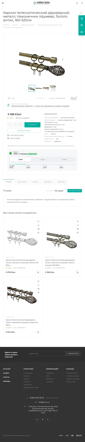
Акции (6, 373)
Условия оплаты (71, 373)
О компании (28, 373)
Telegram (42, 419)
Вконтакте (37, 419)
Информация (52, 369)
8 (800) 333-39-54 (37, 398)
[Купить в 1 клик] (38, 229)
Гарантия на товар (72, 379)
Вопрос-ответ (71, 381)
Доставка (48, 182)
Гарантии (61, 182)
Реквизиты (50, 379)
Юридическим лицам (31, 387)
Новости (27, 376)
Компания (28, 369)
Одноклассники (48, 419)
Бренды (6, 381)
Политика (49, 381)
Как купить (22, 182)
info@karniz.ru (44, 402)
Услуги (6, 377)
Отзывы (9, 182)
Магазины (49, 373)
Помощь (70, 369)
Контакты (27, 381)
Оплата (35, 182)
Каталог (7, 369)
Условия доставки (72, 376)
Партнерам (28, 384)
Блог (47, 376)
